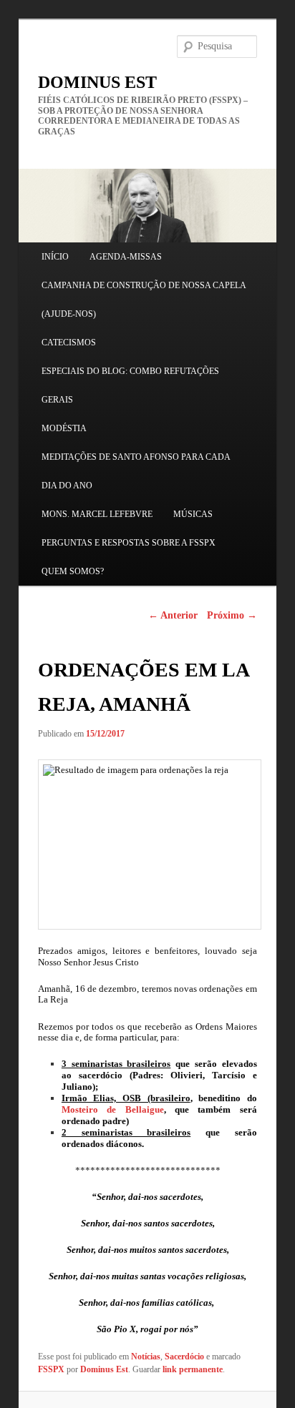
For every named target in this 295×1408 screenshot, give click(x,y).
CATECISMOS (69, 343)
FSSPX (51, 1369)
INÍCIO (55, 257)
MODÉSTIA (64, 428)
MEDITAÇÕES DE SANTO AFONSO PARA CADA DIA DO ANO (136, 471)
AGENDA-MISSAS (126, 257)
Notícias (145, 1357)
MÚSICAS (193, 514)
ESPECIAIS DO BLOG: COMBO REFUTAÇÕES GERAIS (130, 385)
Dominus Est (104, 1369)
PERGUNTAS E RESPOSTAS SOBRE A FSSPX (129, 543)
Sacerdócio (184, 1357)
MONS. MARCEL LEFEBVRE (97, 514)
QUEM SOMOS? (73, 571)
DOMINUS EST (97, 82)
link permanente (193, 1369)
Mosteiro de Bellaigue (113, 1109)
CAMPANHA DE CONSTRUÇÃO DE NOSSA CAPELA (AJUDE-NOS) (144, 299)
